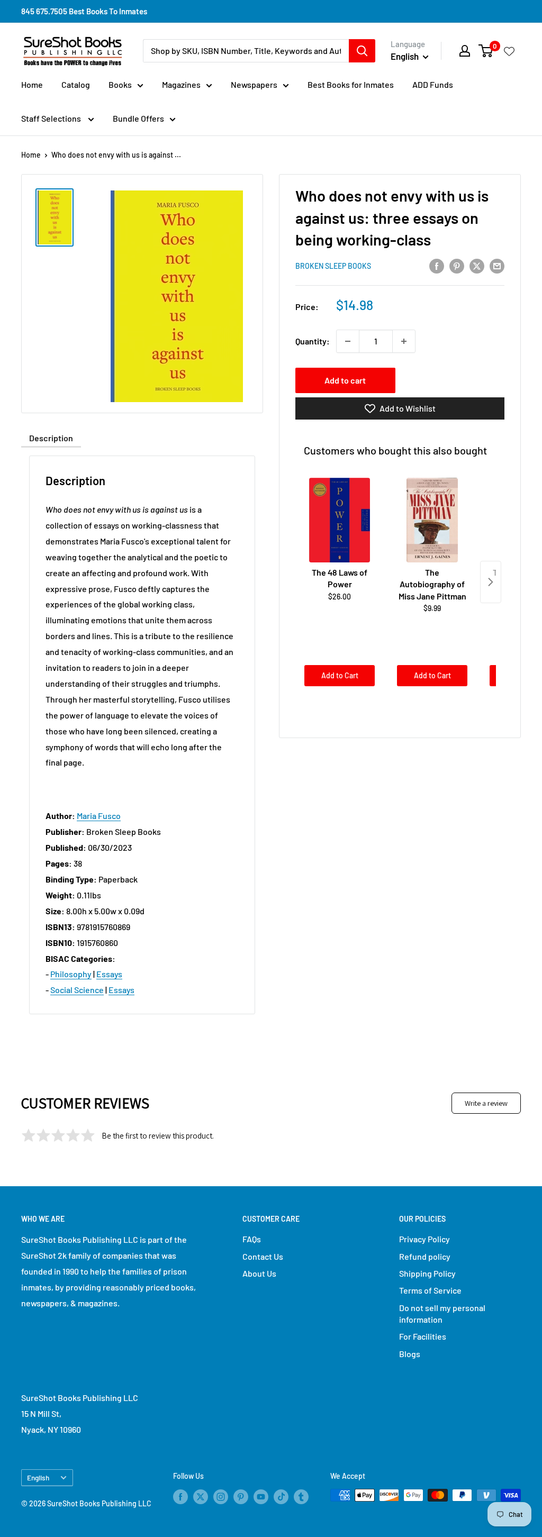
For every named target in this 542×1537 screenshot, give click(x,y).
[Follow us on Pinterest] (240, 1496)
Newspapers (254, 84)
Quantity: (312, 341)
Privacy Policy (424, 1239)
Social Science (77, 990)
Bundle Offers (138, 118)
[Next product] (490, 582)
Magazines (181, 84)
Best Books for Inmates (351, 84)
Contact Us (262, 1256)
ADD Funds (432, 84)
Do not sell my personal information (442, 1313)
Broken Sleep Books (333, 265)
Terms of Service (430, 1290)
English (38, 1477)
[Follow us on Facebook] (180, 1496)
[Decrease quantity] (348, 341)
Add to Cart (339, 675)
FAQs (251, 1239)
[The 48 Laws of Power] (339, 520)
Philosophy (71, 974)
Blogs (409, 1354)
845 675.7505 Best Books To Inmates (84, 11)
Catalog (75, 84)
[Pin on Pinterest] (456, 265)
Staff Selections (52, 118)
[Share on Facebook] (436, 265)
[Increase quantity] (404, 341)
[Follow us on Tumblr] (301, 1496)
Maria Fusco (99, 816)
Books (120, 84)
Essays (109, 974)
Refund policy (424, 1256)
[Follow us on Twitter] (200, 1496)
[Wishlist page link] (509, 51)
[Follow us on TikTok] (281, 1496)
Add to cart (345, 380)
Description (51, 438)
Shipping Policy (427, 1273)
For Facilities (422, 1336)
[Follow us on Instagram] (220, 1496)
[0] (486, 50)
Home (32, 84)
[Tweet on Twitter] (476, 265)
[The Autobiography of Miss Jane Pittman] (432, 520)
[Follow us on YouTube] (261, 1496)
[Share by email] (497, 265)
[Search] (362, 50)
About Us (259, 1273)
